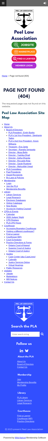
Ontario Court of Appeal (19, 245)
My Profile (21, 385)
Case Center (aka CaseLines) (21, 257)
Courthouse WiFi (14, 237)
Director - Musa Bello (18, 152)
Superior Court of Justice (19, 248)
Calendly (12, 259)
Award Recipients (14, 175)
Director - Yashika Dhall (19, 155)
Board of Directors (14, 130)
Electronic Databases (16, 200)
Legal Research (13, 197)
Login (8, 183)
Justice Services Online (19, 262)
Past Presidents (13, 172)
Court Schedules (14, 240)
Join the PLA (12, 186)
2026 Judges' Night (15, 217)
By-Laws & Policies (15, 178)
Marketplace (11, 276)
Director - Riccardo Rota (19, 161)
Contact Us (9, 282)
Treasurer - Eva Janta (18, 147)
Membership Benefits (15, 189)
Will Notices (11, 279)
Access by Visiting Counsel (18, 209)
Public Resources (14, 268)
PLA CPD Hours (13, 223)
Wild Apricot (20, 438)
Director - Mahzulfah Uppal (20, 166)
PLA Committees (14, 169)
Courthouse (9, 226)
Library (7, 192)
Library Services (13, 195)
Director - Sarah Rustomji (19, 164)
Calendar (10, 214)
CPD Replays (12, 220)
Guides (9, 254)
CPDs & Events (11, 211)
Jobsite (9, 274)
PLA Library (22, 398)
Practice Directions (25, 421)
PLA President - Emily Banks (21, 133)
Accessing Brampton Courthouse (21, 228)
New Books (11, 206)
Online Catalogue (14, 203)
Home (4, 76)
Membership (9, 181)
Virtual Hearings (15, 265)
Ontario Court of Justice (19, 251)
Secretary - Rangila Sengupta (21, 150)
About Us (8, 127)
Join (19, 379)
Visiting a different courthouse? (20, 231)
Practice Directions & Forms (19, 243)
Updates (8, 271)
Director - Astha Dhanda (19, 158)
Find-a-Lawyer (12, 234)
